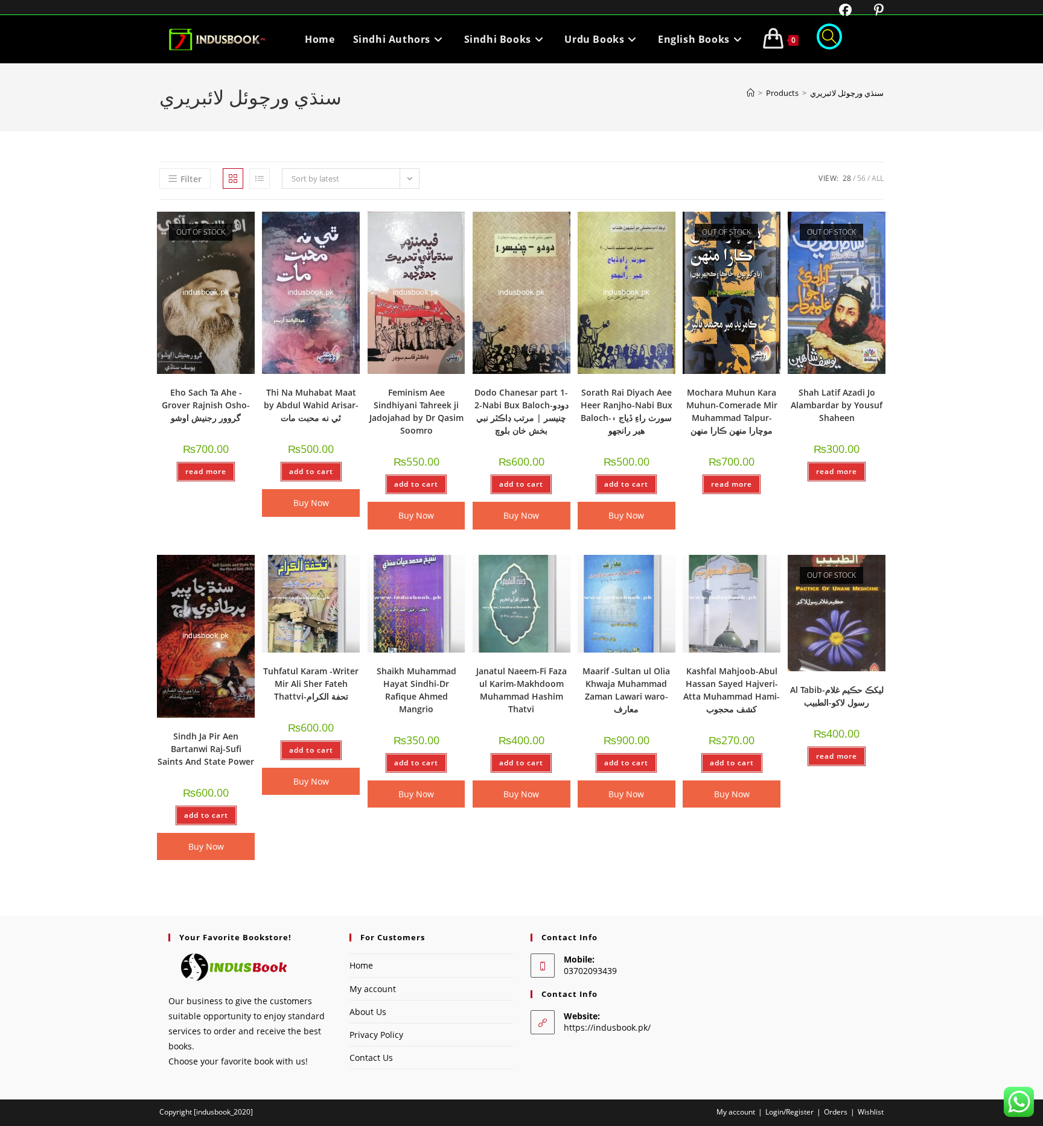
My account (372, 989)
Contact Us (371, 1057)
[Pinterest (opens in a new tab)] (869, 10)
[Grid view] (233, 178)
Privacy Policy (376, 1034)
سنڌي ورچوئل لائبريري (847, 92)
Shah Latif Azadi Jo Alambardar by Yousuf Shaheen (836, 405)
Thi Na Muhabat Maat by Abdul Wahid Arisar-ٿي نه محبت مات (311, 405)
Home (361, 965)
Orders (835, 1112)
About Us (367, 1011)
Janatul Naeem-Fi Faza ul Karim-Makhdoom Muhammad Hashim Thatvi (521, 690)
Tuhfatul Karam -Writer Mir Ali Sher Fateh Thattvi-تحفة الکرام (311, 683)
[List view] (259, 178)
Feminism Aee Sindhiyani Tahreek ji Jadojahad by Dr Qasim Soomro (416, 411)
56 (861, 178)
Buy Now (311, 502)
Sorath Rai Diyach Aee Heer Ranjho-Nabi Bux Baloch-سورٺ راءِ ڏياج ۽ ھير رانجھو (626, 411)
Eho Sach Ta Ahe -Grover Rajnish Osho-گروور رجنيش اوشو (206, 405)
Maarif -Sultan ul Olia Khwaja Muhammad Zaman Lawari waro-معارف (626, 690)
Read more (205, 471)
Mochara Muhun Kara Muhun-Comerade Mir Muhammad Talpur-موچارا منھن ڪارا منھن (731, 411)
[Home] (750, 92)
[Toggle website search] (829, 39)
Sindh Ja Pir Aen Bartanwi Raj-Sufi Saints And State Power (206, 748)
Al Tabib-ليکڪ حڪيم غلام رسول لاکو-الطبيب (837, 696)
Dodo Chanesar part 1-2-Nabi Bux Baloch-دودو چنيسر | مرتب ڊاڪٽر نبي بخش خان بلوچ (521, 411)
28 (847, 178)
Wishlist (871, 1112)
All (878, 178)
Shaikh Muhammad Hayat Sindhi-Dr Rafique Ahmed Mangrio (416, 690)
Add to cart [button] (311, 471)
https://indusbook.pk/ (607, 1027)
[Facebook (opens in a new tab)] (837, 10)
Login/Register (789, 1112)
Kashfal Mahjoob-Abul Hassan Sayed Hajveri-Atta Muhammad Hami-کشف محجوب (731, 690)
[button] (214, 225)
